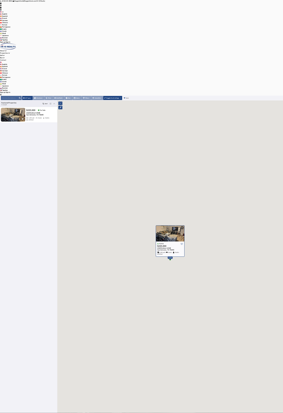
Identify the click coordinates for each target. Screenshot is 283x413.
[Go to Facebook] (0, 3)
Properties (4, 53)
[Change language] (2, 12)
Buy (1, 58)
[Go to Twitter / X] (0, 7)
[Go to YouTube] (0, 9)
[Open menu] (0, 94)
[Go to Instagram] (0, 5)
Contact (3, 60)
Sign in (8, 42)
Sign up (2, 42)
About (2, 51)
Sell (1, 55)
